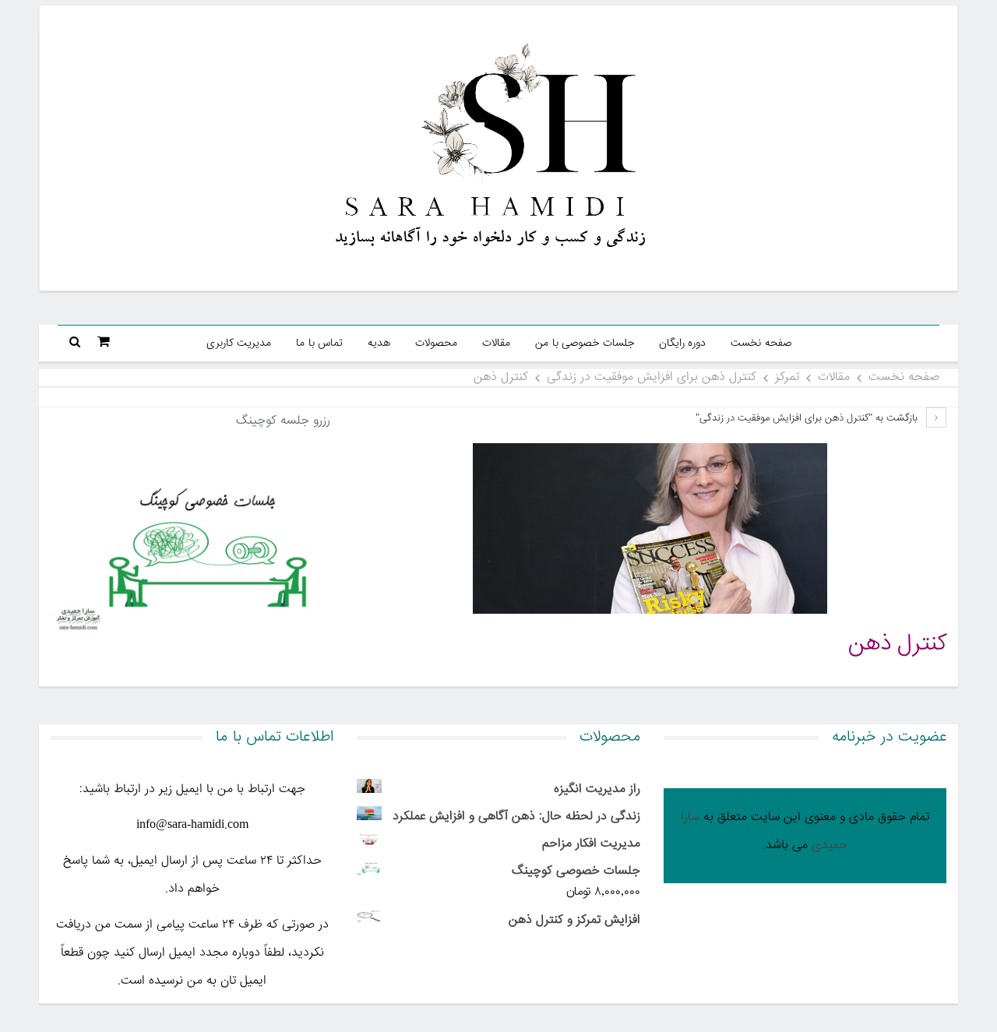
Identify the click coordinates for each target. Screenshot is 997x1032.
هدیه (379, 343)
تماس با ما (319, 343)
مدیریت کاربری (239, 343)
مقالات (496, 343)
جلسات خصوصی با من (584, 343)
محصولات (436, 343)
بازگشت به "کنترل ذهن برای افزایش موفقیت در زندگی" (808, 418)
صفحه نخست (761, 343)
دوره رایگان (682, 343)
